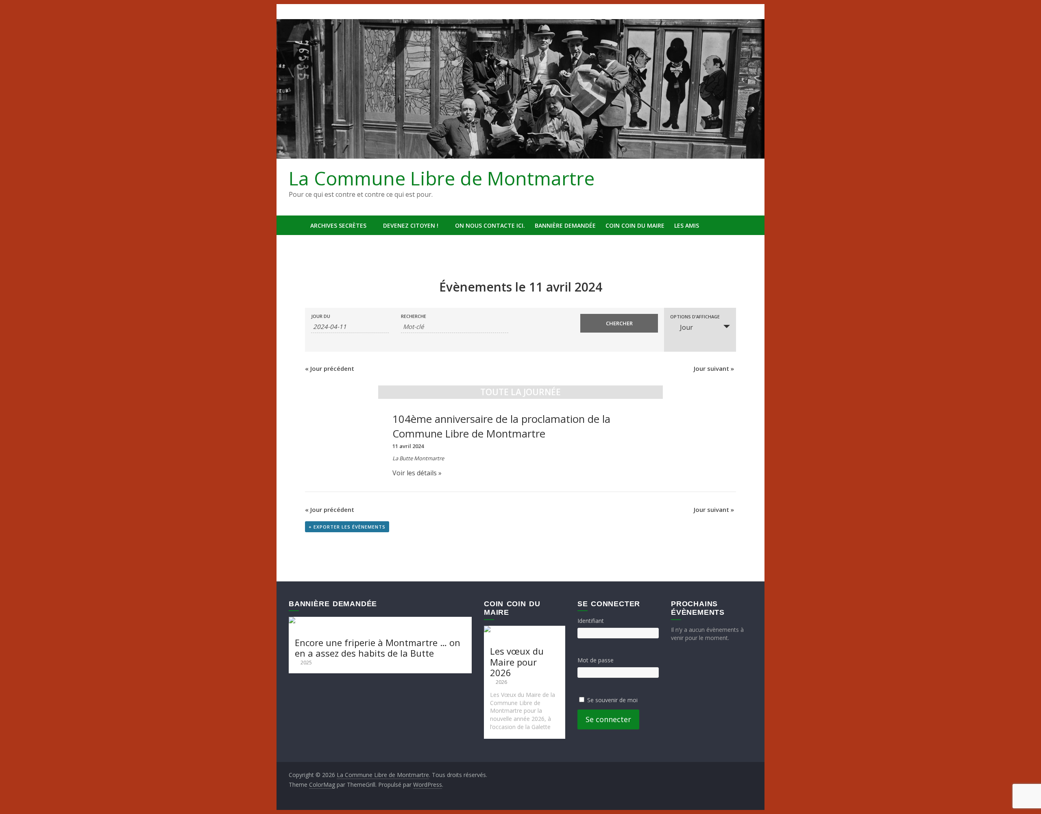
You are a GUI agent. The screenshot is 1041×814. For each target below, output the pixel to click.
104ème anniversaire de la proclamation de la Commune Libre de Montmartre (501, 426)
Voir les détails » (417, 472)
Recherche (413, 316)
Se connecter (608, 719)
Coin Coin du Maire (634, 225)
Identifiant (590, 621)
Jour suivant (714, 368)
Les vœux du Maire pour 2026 (517, 662)
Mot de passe (595, 660)
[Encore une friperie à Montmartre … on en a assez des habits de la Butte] (380, 621)
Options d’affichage (695, 316)
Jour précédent (329, 368)
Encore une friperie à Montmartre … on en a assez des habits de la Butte (377, 647)
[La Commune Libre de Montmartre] (297, 225)
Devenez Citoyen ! (410, 225)
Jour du (320, 316)
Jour (686, 327)
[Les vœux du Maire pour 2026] (524, 629)
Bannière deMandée (565, 225)
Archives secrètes (338, 225)
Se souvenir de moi (612, 700)
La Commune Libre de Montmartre (442, 178)
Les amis (686, 225)
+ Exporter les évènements (347, 527)
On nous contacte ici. (490, 225)
